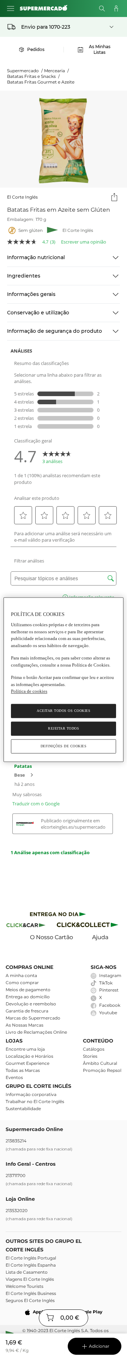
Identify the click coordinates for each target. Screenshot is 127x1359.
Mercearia (56, 70)
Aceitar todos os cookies (63, 711)
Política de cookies (29, 691)
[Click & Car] (26, 926)
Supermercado (25, 70)
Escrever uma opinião (83, 242)
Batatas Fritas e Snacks (33, 76)
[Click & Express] (58, 915)
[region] (63, 679)
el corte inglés (22, 197)
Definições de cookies (64, 746)
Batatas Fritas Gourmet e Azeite (40, 82)
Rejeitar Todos (63, 728)
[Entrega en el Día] (89, 926)
